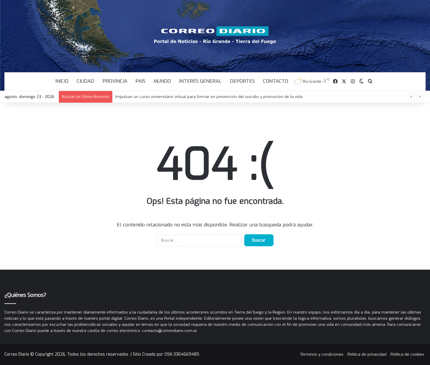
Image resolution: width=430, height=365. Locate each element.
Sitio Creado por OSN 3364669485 (166, 354)
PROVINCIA (114, 81)
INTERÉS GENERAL (200, 81)
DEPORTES (242, 81)
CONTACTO (275, 81)
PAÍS (140, 81)
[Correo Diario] (215, 35)
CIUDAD (85, 81)
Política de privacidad (367, 354)
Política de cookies (407, 354)
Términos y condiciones (321, 354)
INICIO (61, 81)
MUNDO (162, 81)
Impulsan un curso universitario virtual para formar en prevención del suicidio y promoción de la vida (208, 96)
